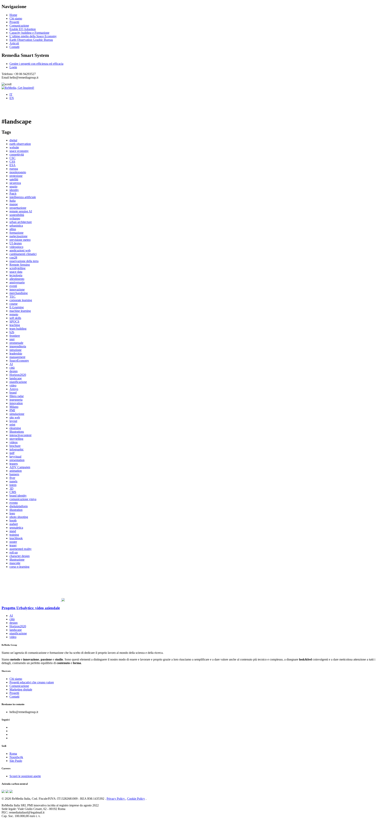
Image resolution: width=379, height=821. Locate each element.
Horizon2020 (17, 374)
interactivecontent (20, 435)
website (14, 147)
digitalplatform (18, 506)
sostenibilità (16, 215)
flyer (12, 477)
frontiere (14, 335)
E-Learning (16, 307)
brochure (15, 446)
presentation (16, 460)
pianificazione (18, 382)
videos (13, 442)
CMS (12, 492)
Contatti (14, 47)
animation (15, 470)
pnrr (12, 339)
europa (13, 168)
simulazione (16, 414)
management (17, 357)
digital (13, 140)
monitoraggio (17, 172)
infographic (16, 449)
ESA (12, 165)
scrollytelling (17, 268)
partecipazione (18, 236)
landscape (15, 378)
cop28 (13, 257)
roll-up (13, 552)
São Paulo (15, 760)
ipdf (11, 453)
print (12, 424)
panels (13, 481)
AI (11, 364)
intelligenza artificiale (22, 197)
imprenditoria (17, 346)
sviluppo (14, 218)
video (12, 385)
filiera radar (16, 396)
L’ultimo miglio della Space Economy (33, 36)
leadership (15, 353)
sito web (14, 417)
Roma (13, 753)
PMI (12, 410)
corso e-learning (19, 566)
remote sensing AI (20, 211)
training (14, 534)
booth (13, 520)
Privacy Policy (116, 798)
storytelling (16, 438)
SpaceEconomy (19, 360)
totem (12, 485)
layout (13, 421)
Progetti (14, 22)
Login (13, 67)
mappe (13, 204)
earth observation (20, 143)
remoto (13, 314)
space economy (19, 151)
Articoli (14, 43)
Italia (12, 200)
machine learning (20, 310)
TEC (12, 296)
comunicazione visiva (22, 499)
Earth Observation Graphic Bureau (31, 39)
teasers (13, 463)
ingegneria (16, 399)
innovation (16, 403)
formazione (16, 232)
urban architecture (20, 222)
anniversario (17, 282)
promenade (16, 342)
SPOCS (14, 321)
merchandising (18, 293)
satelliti (13, 179)
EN (11, 98)
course (13, 303)
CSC (12, 158)
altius (12, 229)
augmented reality (20, 549)
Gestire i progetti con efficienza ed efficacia (36, 63)
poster (13, 541)
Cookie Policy (136, 798)
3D (11, 488)
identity (14, 190)
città (12, 367)
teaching (14, 325)
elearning (15, 428)
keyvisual (15, 456)
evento (13, 502)
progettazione (17, 207)
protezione (16, 175)
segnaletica (16, 527)
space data (15, 271)
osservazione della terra (23, 261)
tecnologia (15, 275)
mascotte (14, 563)
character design (19, 556)
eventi (13, 286)
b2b (11, 332)
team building (17, 328)
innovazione (17, 289)
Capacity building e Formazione (29, 32)
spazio (13, 186)
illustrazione (16, 559)
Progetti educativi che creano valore (31, 682)
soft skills (15, 318)
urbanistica (16, 225)
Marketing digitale (20, 689)
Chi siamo (15, 18)
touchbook (16, 538)
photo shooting (18, 517)
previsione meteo (20, 239)
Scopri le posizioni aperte (25, 776)
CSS (12, 161)
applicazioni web (20, 250)
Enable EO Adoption (22, 29)
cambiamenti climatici (23, 254)
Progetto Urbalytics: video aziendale (31, 608)
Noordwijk (16, 757)
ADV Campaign (19, 467)
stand (12, 531)
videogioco (16, 247)
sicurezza (15, 183)
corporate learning (20, 300)
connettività (16, 154)
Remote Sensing (19, 264)
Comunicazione (19, 25)
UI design (15, 243)
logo (12, 513)
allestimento (16, 279)
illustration (16, 509)
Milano (13, 406)
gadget (13, 524)
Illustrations (16, 431)
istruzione (15, 350)
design (13, 371)
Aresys (13, 389)
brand (13, 392)
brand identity (18, 495)
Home (13, 15)
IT (10, 94)
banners (14, 474)
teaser (13, 545)
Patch (12, 193)
